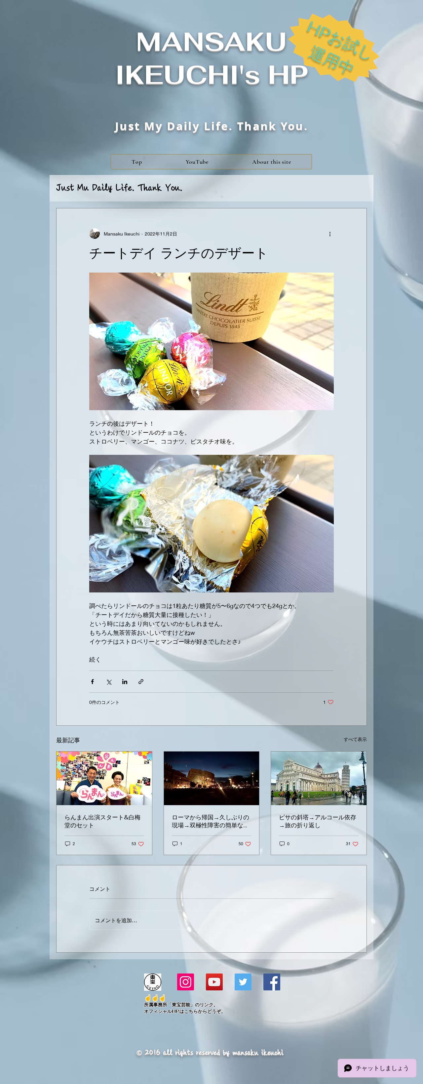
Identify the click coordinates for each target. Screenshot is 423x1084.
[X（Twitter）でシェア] (108, 681)
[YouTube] (214, 982)
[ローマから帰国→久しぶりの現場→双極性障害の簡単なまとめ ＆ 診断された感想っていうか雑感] (211, 778)
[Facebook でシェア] (92, 681)
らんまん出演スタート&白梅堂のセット (102, 821)
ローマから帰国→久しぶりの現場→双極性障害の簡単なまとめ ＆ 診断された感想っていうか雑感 (210, 821)
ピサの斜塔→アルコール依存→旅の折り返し (317, 821)
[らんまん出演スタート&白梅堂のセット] (104, 778)
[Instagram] (185, 982)
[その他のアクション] (330, 234)
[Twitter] (243, 982)
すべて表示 (355, 739)
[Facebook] (271, 982)
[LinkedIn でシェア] (125, 681)
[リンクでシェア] (141, 681)
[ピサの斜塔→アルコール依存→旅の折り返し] (318, 778)
